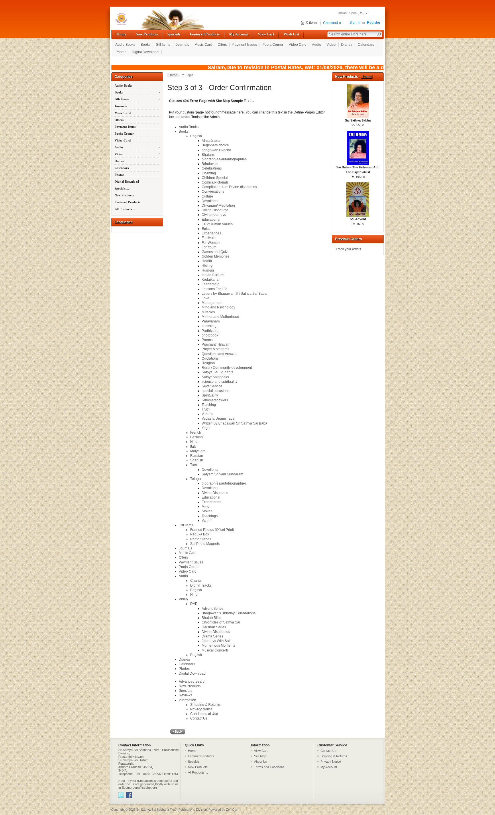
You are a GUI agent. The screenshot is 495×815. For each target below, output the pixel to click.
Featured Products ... (129, 202)
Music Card (203, 45)
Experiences (211, 233)
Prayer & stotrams (215, 349)
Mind (205, 507)
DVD (194, 604)
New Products (147, 34)
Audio (316, 45)
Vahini (206, 521)
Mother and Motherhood (220, 317)
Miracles (208, 312)
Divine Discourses (216, 632)
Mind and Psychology (218, 307)
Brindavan (210, 164)
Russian (196, 456)
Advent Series (212, 609)
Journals (182, 45)
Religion (208, 363)
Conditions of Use (204, 714)
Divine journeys (214, 215)
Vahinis (207, 414)
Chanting (209, 173)
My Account (238, 34)
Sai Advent (358, 219)
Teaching (209, 405)
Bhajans (208, 155)
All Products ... (125, 209)
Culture (207, 196)
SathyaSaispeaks (215, 377)
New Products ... (126, 195)
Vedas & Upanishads (218, 419)
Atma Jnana (211, 141)
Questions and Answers (220, 354)
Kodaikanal (210, 280)
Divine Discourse (215, 210)
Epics (206, 229)
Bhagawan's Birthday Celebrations (229, 613)
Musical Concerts (215, 650)
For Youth (209, 247)
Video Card (298, 45)
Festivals (208, 238)
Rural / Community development (227, 368)
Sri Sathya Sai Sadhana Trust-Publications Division (171, 809)
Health (207, 261)
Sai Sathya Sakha (358, 120)
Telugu (195, 479)
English (196, 136)
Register (373, 23)
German (196, 437)
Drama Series (212, 636)
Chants (195, 581)
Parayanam (211, 321)
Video (331, 45)
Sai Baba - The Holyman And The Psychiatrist (358, 170)
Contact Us (198, 718)
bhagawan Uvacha (216, 150)
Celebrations (212, 168)
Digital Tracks (200, 585)
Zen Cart (232, 809)
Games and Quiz (215, 252)
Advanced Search (193, 682)
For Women (211, 243)
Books (145, 45)
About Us (260, 761)
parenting (209, 326)
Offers (222, 45)
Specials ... (122, 188)
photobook (210, 335)
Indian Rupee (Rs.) (351, 13)
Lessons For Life (214, 289)
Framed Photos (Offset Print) (212, 530)
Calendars (366, 45)
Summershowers (215, 400)
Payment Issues (244, 45)
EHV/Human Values (217, 224)
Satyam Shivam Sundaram (222, 474)
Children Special (215, 178)
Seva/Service (212, 386)
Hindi (194, 442)
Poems (207, 340)
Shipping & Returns (205, 705)
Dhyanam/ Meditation (218, 206)
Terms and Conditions (269, 767)
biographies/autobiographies (224, 159)
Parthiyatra (210, 331)
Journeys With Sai (216, 641)
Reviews (185, 695)
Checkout (330, 23)
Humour (208, 270)
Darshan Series (214, 627)
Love (205, 298)
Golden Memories (215, 256)
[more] (366, 77)
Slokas (207, 511)
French (195, 433)
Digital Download (145, 52)
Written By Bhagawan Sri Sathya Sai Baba (234, 423)
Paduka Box (199, 534)
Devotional (210, 201)
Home (121, 34)
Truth (206, 409)
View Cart (266, 34)
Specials (173, 34)
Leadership (210, 284)
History (207, 266)
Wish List (291, 34)
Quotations (210, 358)
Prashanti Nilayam (216, 344)
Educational (211, 220)
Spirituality (210, 395)
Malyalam (197, 451)
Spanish (196, 460)
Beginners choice (215, 145)
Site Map (260, 756)
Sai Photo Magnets (205, 544)
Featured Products (205, 34)
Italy (193, 447)
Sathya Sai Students (217, 372)
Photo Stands (200, 539)
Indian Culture (213, 275)
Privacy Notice (201, 709)
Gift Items (163, 45)
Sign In (354, 23)
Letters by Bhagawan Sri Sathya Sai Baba (234, 294)
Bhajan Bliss (211, 618)
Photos (120, 52)
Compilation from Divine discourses (229, 187)
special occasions (215, 391)
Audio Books (125, 45)
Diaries (346, 45)
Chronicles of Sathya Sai (221, 622)
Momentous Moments (218, 645)
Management (212, 303)
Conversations (213, 192)
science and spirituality (219, 382)
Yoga (206, 428)
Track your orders (348, 249)
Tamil (194, 465)
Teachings (210, 516)
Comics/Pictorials (215, 182)
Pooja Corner (272, 45)
